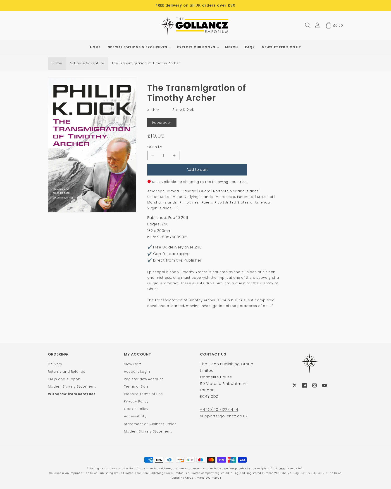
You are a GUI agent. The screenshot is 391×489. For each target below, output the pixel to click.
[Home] (195, 25)
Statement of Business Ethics (150, 424)
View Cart (132, 364)
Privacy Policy (136, 401)
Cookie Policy (136, 409)
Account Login (137, 371)
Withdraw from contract (71, 394)
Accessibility (135, 416)
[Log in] (317, 25)
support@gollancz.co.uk (224, 416)
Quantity (154, 147)
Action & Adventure (87, 63)
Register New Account (143, 379)
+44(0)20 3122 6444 (219, 409)
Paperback (162, 122)
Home (57, 63)
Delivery (55, 364)
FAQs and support (64, 379)
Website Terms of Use (143, 394)
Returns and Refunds (66, 371)
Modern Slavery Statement (72, 386)
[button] (307, 25)
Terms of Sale (136, 386)
